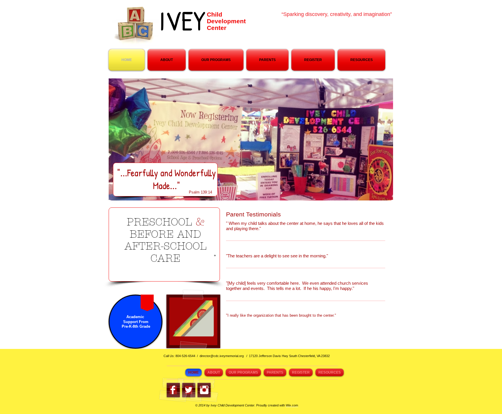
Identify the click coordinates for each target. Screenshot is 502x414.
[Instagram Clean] (204, 390)
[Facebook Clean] (172, 390)
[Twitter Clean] (188, 390)
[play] (204, 331)
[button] (193, 318)
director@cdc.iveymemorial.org (222, 356)
